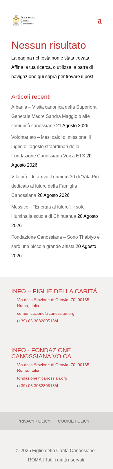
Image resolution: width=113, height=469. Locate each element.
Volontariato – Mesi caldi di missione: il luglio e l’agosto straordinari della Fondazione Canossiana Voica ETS (51, 146)
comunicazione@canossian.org (45, 313)
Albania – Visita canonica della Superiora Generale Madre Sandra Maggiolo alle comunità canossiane (53, 116)
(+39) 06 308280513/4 (37, 321)
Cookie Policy (74, 421)
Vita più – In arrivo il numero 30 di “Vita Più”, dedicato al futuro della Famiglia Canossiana (56, 186)
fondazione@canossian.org (42, 378)
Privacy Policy (33, 421)
